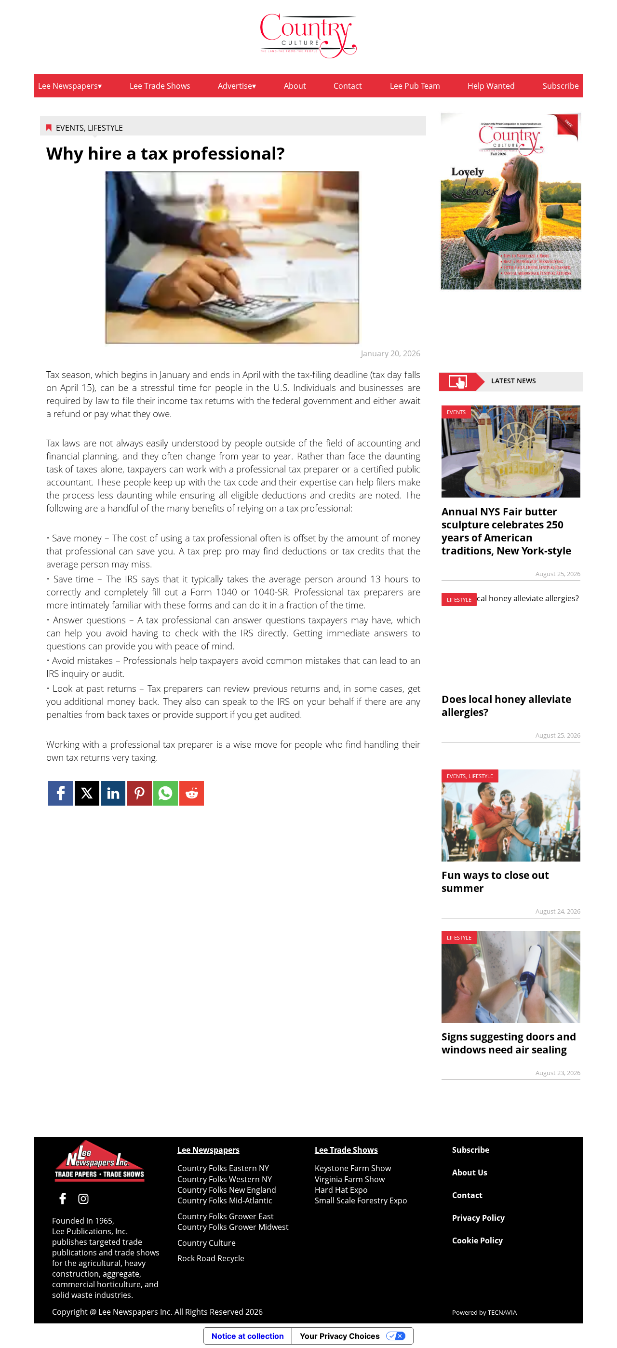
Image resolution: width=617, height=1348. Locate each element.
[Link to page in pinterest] (139, 793)
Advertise (235, 86)
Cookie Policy (477, 1240)
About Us (469, 1172)
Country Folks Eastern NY (223, 1168)
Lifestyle (105, 127)
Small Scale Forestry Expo (361, 1200)
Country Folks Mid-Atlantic (224, 1200)
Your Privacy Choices (340, 1336)
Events (70, 127)
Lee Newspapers (68, 86)
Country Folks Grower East (225, 1216)
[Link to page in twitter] (87, 793)
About (295, 86)
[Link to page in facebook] (60, 793)
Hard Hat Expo (341, 1190)
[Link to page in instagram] (83, 1198)
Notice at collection (248, 1336)
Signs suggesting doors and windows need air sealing (509, 1043)
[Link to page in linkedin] (113, 793)
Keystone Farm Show (353, 1168)
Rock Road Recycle (210, 1258)
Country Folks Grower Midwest (233, 1227)
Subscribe (561, 86)
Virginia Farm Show (350, 1179)
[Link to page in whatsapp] (165, 793)
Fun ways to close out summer (495, 881)
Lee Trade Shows (160, 86)
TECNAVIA (502, 1312)
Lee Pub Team (415, 86)
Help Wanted (491, 86)
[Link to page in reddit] (191, 793)
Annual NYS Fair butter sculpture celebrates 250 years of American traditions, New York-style (506, 531)
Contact (348, 86)
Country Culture (206, 1243)
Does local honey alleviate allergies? (506, 705)
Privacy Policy (478, 1218)
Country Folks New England (226, 1190)
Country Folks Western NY (224, 1179)
